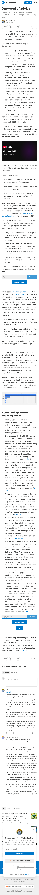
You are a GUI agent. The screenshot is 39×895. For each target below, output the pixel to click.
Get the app (29, 886)
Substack (10, 891)
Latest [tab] (9, 808)
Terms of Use (30, 865)
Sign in (35, 2)
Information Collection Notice (25, 867)
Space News (18, 514)
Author (8, 692)
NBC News (18, 538)
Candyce (8, 737)
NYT (27, 612)
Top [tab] (4, 808)
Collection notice (19, 881)
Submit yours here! (19, 292)
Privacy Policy (20, 869)
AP (20, 433)
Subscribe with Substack (21, 861)
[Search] (35, 808)
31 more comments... (8, 799)
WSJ (27, 459)
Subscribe (28, 2)
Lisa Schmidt (19, 294)
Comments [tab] (6, 672)
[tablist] (10, 672)
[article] (19, 818)
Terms (32, 880)
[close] (33, 829)
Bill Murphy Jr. (10, 20)
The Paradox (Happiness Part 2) (14, 814)
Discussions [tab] (16, 808)
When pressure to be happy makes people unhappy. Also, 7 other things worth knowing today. (14, 817)
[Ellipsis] (36, 689)
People (24, 580)
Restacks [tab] (14, 672)
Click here (24, 650)
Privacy (27, 880)
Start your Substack (14, 886)
